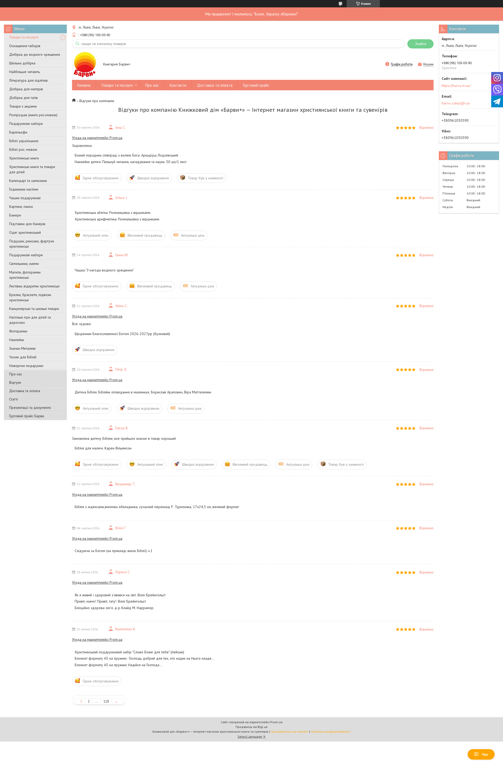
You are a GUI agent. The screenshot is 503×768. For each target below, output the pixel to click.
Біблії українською (24, 140)
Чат (485, 754)
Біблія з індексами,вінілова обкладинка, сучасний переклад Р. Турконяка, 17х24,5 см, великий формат (157, 506)
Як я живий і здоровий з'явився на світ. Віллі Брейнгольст (120, 595)
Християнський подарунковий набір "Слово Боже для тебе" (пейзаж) (129, 652)
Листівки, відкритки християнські (34, 286)
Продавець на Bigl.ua (251, 727)
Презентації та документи (30, 407)
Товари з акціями (23, 106)
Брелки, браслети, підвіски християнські (30, 297)
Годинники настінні (23, 189)
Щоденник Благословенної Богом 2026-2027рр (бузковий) (122, 333)
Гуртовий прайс (256, 85)
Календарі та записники (28, 180)
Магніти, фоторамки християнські (25, 275)
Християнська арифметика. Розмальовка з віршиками (117, 219)
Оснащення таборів (24, 45)
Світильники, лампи (24, 263)
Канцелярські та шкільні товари (34, 308)
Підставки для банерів (27, 223)
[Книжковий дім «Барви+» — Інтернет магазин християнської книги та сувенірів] (85, 64)
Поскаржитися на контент (289, 731)
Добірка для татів (23, 97)
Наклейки (16, 339)
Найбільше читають (24, 71)
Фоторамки (18, 331)
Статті (13, 399)
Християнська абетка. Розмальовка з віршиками (112, 212)
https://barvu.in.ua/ (456, 85)
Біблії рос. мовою (23, 149)
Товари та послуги (23, 37)
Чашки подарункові (25, 198)
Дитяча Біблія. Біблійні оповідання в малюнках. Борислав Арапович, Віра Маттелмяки (143, 392)
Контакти (178, 85)
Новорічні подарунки (26, 365)
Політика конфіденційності (331, 731)
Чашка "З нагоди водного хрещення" (104, 270)
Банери (15, 215)
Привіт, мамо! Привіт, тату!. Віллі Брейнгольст (110, 601)
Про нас (15, 374)
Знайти (420, 44)
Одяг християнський (25, 232)
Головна (83, 85)
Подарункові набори (26, 123)
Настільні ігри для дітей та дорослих (30, 320)
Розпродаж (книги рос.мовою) (33, 115)
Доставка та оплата (24, 390)
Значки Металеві (22, 348)
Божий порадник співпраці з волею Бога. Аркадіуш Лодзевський (126, 155)
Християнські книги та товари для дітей (32, 169)
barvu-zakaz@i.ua (456, 103)
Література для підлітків (28, 80)
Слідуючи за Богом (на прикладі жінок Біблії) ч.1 (113, 550)
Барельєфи (18, 132)
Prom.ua (276, 722)
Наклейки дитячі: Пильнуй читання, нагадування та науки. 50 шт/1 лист (131, 161)
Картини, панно (21, 206)
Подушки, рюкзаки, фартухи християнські (31, 244)
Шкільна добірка (22, 63)
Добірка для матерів (26, 89)
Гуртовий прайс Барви (26, 416)
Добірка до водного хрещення (34, 54)
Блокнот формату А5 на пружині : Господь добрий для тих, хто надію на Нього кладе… (144, 658)
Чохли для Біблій (22, 357)
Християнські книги (24, 158)
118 (106, 701)
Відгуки (15, 382)
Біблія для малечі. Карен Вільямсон (103, 448)
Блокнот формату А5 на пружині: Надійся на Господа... (118, 665)
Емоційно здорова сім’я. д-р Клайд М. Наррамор (114, 607)
